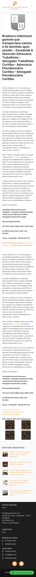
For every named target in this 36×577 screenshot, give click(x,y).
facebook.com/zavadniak (10, 414)
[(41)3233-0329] (9, 541)
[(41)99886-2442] (9, 555)
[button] (22, 573)
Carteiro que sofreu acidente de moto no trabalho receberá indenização (19, 454)
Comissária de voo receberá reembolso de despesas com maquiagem (19, 483)
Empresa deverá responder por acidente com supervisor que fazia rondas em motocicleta (20, 472)
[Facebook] (14, 563)
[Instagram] (21, 563)
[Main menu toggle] (32, 6)
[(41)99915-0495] (9, 544)
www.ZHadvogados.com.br (11, 409)
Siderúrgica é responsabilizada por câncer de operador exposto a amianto (20, 493)
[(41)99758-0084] (9, 558)
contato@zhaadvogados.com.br (13, 412)
